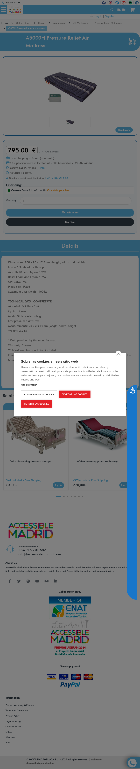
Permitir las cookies (36, 404)
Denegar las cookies (74, 394)
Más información (29, 384)
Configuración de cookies (39, 394)
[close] (118, 353)
